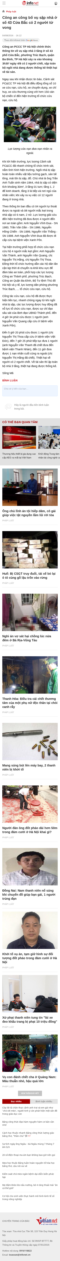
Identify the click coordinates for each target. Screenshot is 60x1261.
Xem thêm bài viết (30, 1093)
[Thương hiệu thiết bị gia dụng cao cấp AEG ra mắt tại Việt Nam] (19, 437)
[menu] (4, 3)
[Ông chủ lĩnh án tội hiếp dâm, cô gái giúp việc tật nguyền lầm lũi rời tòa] (30, 487)
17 (28, 1135)
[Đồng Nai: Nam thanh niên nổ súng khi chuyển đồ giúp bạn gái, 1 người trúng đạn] (30, 866)
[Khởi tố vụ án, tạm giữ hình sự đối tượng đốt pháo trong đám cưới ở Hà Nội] (30, 930)
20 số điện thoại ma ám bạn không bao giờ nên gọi (28, 1154)
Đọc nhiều (16, 1101)
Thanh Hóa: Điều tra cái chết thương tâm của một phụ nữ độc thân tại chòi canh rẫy (30, 703)
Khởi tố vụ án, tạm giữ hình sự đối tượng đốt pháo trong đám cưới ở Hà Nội (29, 958)
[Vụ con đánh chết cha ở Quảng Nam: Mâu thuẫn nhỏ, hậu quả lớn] (30, 1053)
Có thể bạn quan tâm (20, 422)
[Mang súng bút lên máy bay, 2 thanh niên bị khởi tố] (30, 741)
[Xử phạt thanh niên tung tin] (30, 993)
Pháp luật (11, 11)
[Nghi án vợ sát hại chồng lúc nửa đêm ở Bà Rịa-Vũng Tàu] (30, 612)
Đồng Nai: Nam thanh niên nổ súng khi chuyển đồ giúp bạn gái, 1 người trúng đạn (28, 894)
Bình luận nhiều (44, 1101)
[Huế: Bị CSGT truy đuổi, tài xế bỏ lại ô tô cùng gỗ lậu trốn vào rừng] (30, 549)
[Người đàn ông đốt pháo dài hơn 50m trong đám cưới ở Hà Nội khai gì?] (30, 804)
